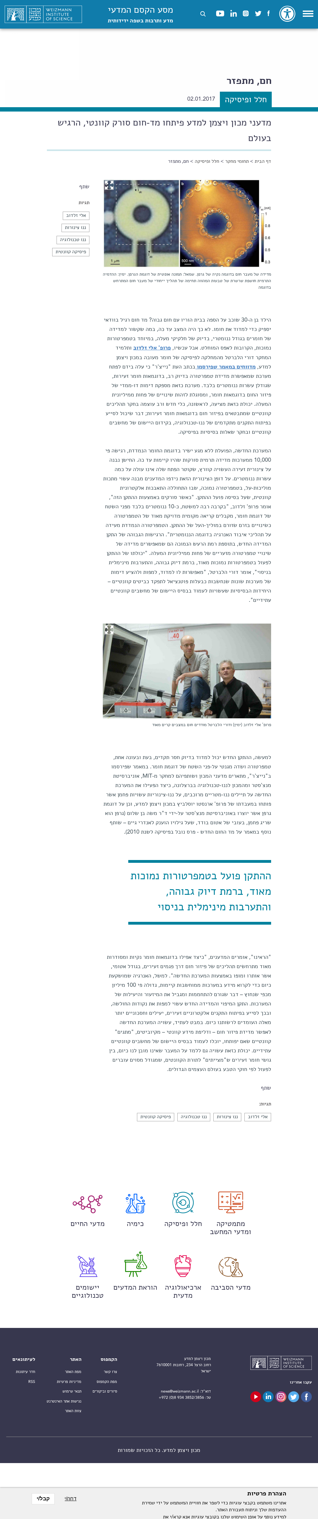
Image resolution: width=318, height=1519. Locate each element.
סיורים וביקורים (105, 1391)
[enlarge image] (109, 185)
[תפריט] (308, 14)
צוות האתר (73, 1411)
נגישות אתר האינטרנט (64, 1401)
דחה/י (70, 1498)
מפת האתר (73, 1372)
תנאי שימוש (71, 1391)
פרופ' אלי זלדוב (152, 348)
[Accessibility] (287, 14)
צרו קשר (110, 1372)
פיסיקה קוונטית (71, 251)
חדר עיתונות (25, 1372)
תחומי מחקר (237, 161)
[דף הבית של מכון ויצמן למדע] (43, 14)
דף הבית (263, 161)
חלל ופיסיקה (207, 161)
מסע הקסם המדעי (140, 15)
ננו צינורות (75, 227)
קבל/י (43, 1499)
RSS (31, 1382)
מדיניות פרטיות (69, 1382)
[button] (203, 14)
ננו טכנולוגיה (73, 239)
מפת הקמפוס (107, 1382)
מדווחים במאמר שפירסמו (225, 367)
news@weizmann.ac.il (180, 1391)
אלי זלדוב (76, 215)
